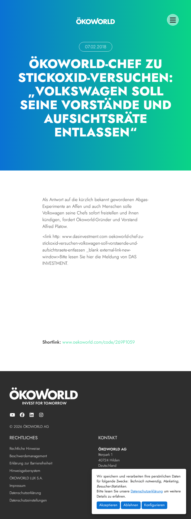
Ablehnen (130, 505)
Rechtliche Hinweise (25, 448)
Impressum (18, 486)
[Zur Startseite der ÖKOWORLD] (95, 20)
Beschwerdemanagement (28, 456)
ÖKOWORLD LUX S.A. (26, 478)
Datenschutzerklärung (147, 491)
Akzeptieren (108, 505)
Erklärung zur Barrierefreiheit (31, 463)
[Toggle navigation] (173, 20)
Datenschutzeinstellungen (28, 500)
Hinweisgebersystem (25, 471)
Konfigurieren (154, 505)
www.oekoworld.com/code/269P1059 (98, 342)
